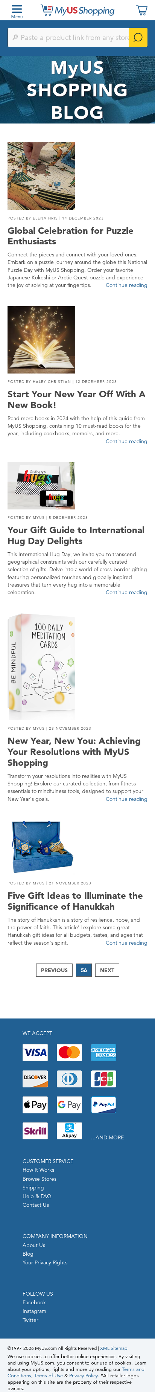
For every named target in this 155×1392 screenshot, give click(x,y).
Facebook (34, 1302)
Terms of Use (48, 1376)
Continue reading (126, 285)
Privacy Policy (83, 1376)
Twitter (30, 1320)
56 (84, 970)
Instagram (34, 1311)
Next (107, 970)
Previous (54, 970)
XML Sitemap (113, 1348)
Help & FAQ (37, 1196)
